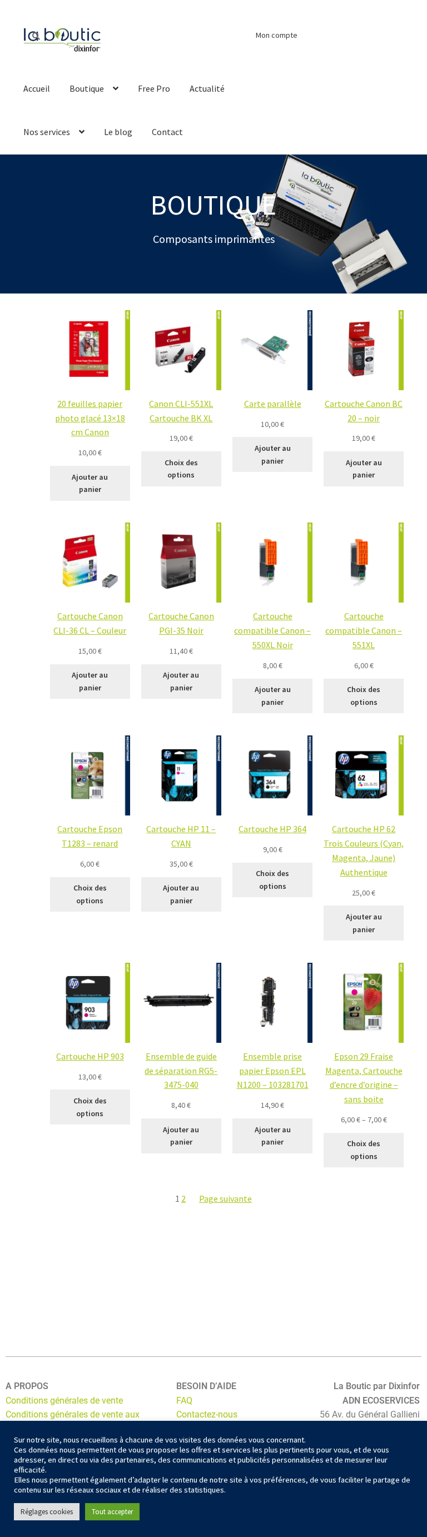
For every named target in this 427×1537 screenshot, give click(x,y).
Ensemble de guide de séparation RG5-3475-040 (181, 1071)
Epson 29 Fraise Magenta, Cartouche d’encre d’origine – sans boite (364, 1078)
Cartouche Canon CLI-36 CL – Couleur (89, 623)
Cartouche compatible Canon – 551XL (363, 630)
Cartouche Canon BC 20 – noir (364, 411)
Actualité (207, 88)
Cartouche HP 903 (90, 1056)
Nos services (46, 131)
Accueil (36, 88)
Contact (167, 131)
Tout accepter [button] (112, 1511)
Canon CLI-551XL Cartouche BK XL (181, 411)
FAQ (184, 1400)
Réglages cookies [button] (47, 1511)
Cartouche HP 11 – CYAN (181, 836)
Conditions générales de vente (64, 1400)
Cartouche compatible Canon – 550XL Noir (272, 630)
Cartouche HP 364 (272, 828)
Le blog (118, 131)
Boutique (86, 88)
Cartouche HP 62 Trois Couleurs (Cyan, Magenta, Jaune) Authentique (364, 850)
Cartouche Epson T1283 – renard (89, 836)
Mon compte (276, 35)
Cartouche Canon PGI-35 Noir (181, 623)
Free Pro (154, 88)
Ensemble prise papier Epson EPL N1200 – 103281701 (273, 1071)
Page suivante (225, 1198)
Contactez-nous (206, 1414)
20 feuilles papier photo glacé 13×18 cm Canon (90, 418)
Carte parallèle (272, 403)
